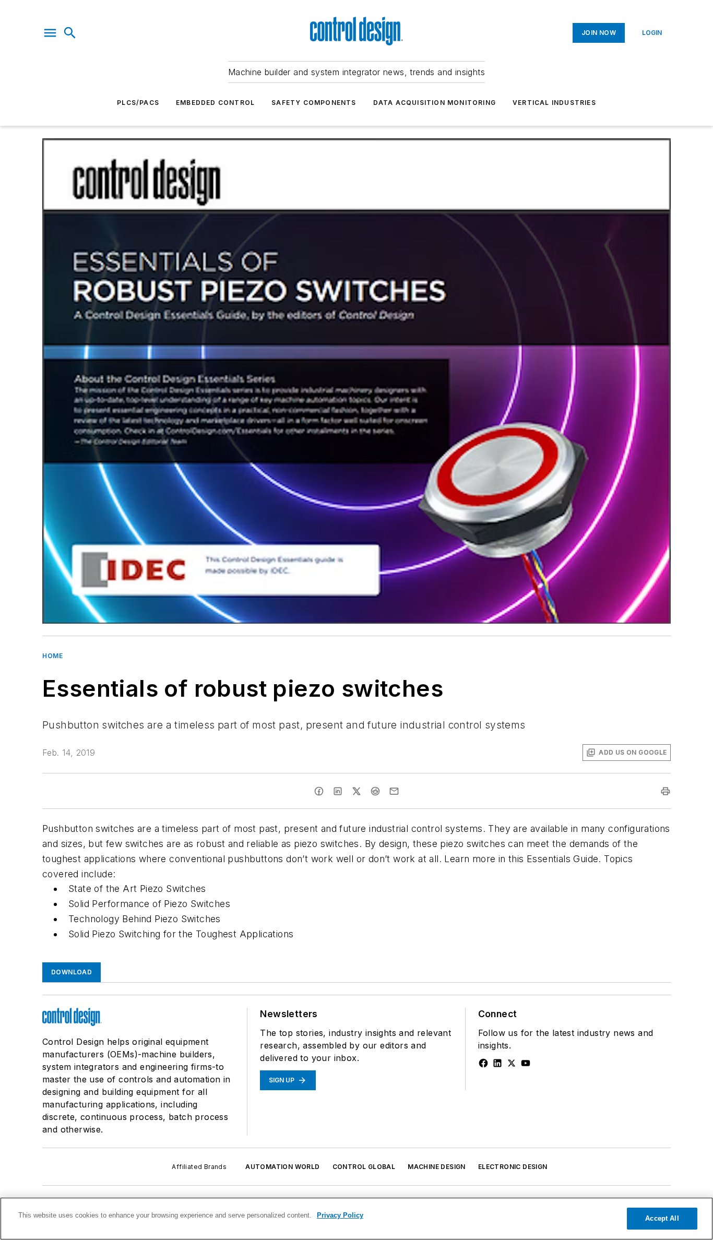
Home (52, 656)
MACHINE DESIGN (437, 1167)
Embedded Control (215, 102)
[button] (50, 33)
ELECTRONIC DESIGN (513, 1167)
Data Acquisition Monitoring (434, 102)
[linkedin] (337, 791)
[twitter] (356, 791)
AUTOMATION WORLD (282, 1167)
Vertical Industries (554, 102)
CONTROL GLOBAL (364, 1167)
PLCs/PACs (138, 102)
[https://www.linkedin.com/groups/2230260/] (497, 1063)
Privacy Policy (340, 1215)
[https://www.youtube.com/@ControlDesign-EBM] (525, 1063)
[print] (665, 791)
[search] (70, 33)
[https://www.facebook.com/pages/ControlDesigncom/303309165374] (483, 1063)
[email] (394, 791)
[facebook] (319, 791)
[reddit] (375, 791)
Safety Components (313, 102)
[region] (356, 1218)
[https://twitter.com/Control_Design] (511, 1063)
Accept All (662, 1218)
